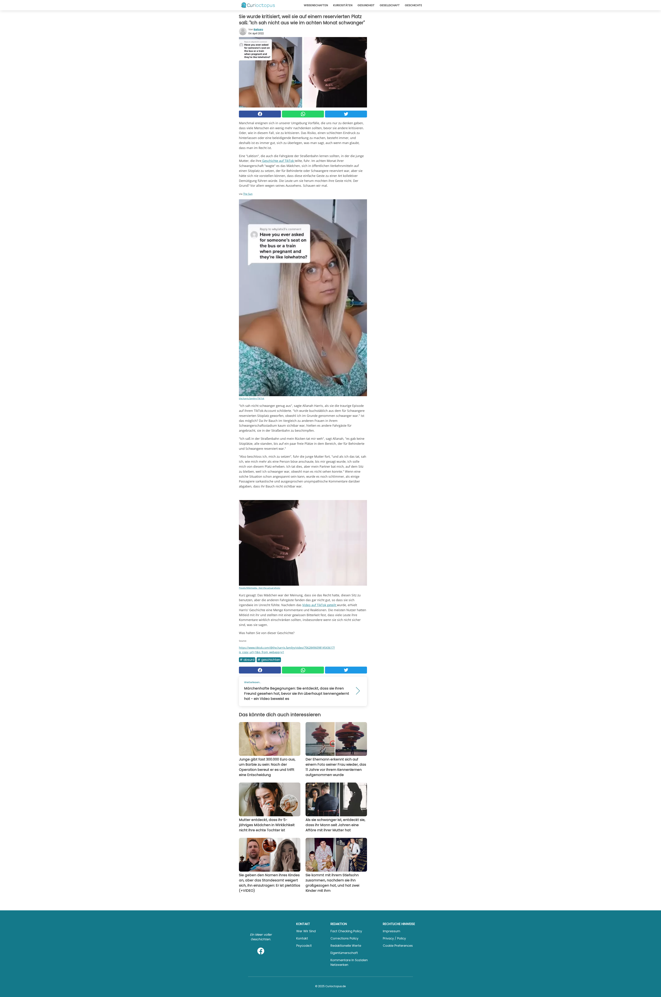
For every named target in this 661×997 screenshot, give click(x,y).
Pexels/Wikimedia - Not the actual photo (259, 587)
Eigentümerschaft (344, 953)
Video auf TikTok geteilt (319, 605)
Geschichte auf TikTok (278, 161)
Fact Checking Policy (346, 931)
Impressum (391, 931)
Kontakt (302, 938)
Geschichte (413, 5)
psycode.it (304, 945)
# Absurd (247, 659)
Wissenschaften (316, 5)
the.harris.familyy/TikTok (251, 398)
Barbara (258, 29)
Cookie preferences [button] (398, 945)
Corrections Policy (344, 938)
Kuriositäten (342, 5)
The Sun (248, 194)
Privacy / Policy (394, 938)
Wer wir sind (306, 931)
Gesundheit (366, 5)
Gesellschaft (390, 5)
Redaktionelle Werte (345, 945)
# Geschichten (269, 659)
